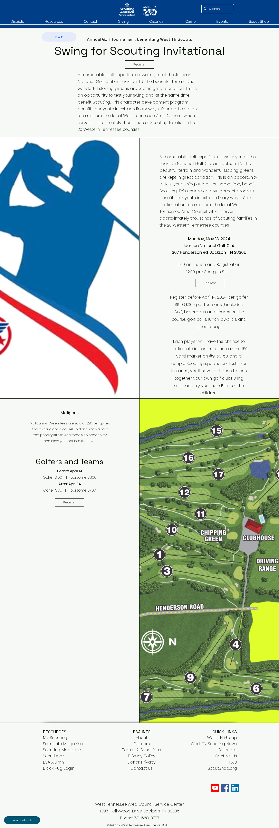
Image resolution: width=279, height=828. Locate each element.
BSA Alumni (54, 762)
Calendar (227, 750)
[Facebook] (225, 788)
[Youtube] (215, 788)
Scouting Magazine (62, 750)
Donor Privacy (141, 762)
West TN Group (222, 737)
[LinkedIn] (235, 788)
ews (233, 744)
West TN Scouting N (210, 744)
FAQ (233, 762)
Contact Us (226, 756)
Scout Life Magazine (63, 744)
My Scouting (55, 737)
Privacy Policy (141, 756)
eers (145, 744)
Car (137, 744)
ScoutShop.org (222, 768)
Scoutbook (53, 756)
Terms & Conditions (141, 750)
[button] (17, 23)
